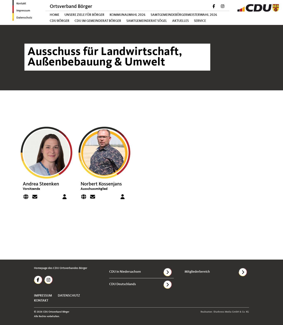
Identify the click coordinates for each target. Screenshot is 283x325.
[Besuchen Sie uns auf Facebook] (214, 6)
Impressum (23, 10)
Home (54, 15)
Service (200, 21)
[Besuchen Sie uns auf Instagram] (222, 6)
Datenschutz (24, 17)
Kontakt (21, 3)
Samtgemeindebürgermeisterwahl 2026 (184, 15)
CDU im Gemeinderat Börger (98, 21)
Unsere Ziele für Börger (84, 15)
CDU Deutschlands (122, 284)
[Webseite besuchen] (27, 197)
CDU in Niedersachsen (125, 271)
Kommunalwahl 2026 (127, 15)
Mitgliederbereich (197, 271)
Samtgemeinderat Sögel (146, 21)
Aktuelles (180, 21)
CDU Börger (59, 21)
